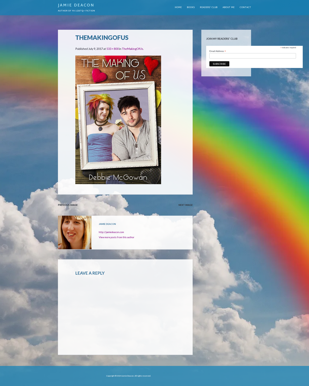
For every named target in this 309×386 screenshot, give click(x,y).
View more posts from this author (116, 237)
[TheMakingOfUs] (118, 58)
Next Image (185, 205)
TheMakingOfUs (132, 48)
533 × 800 (112, 48)
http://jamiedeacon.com (111, 232)
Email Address (217, 51)
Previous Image (68, 205)
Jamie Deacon (76, 5)
